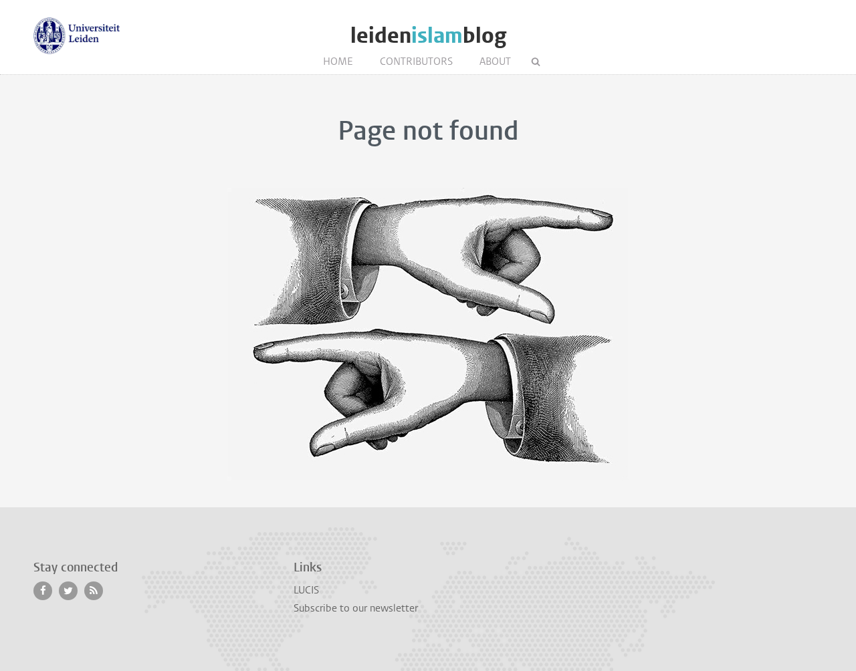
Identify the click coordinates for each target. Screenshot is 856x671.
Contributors (416, 61)
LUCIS (306, 590)
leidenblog (428, 35)
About (495, 61)
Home (338, 61)
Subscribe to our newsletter (356, 608)
